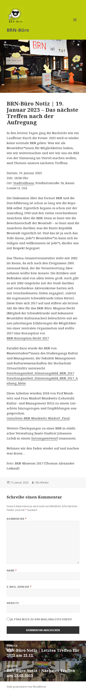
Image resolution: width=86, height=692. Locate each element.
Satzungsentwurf (44, 438)
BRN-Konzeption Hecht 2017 (28, 338)
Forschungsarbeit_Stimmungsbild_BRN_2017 (40, 373)
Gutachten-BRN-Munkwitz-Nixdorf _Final (38, 418)
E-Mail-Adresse (19, 587)
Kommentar (17, 519)
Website (13, 603)
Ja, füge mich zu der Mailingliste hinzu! (40, 619)
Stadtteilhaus (23, 183)
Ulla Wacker (42, 482)
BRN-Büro (18, 30)
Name (12, 570)
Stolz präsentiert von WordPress (26, 686)
